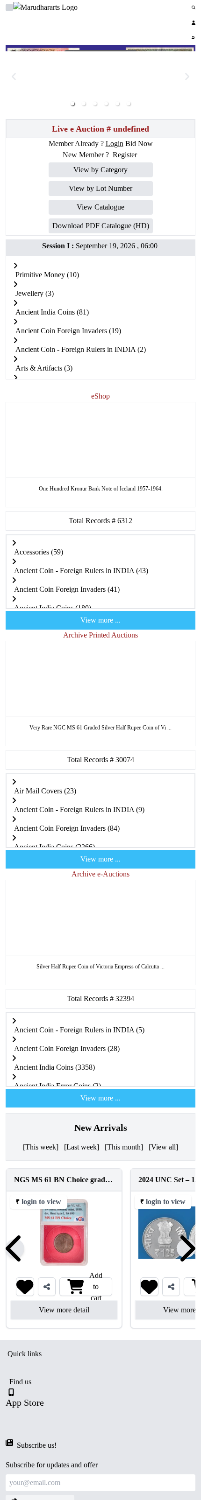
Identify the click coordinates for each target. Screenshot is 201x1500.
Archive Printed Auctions (100, 635)
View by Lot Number (100, 188)
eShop (100, 396)
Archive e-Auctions (100, 874)
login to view (41, 1202)
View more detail (64, 1310)
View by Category (100, 170)
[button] (72, 103)
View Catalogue (100, 207)
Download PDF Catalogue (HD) (100, 226)
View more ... (100, 620)
